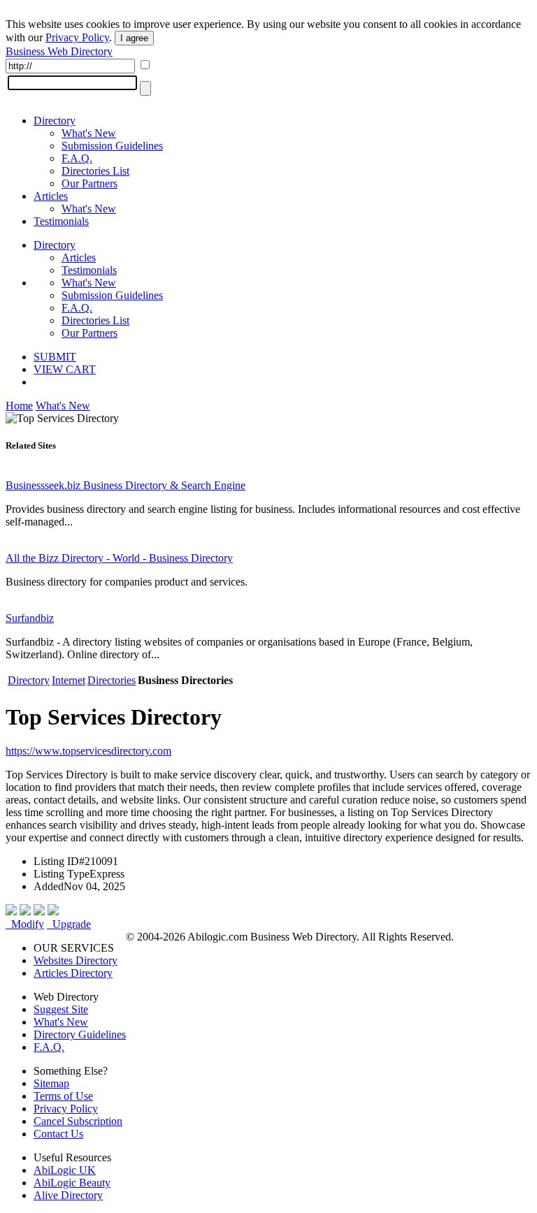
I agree (134, 38)
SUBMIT (55, 357)
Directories (111, 680)
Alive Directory (68, 1195)
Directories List (95, 171)
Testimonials (61, 221)
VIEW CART (65, 369)
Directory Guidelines (80, 1034)
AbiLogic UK (65, 1170)
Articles (51, 196)
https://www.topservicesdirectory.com (88, 751)
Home (19, 406)
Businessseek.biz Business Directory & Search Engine (125, 485)
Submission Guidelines (112, 146)
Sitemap (51, 1083)
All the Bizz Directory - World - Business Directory (119, 558)
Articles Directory (73, 973)
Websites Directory (75, 960)
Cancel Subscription (78, 1121)
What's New (89, 133)
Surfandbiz (30, 618)
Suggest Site (61, 1009)
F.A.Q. (77, 158)
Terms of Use (63, 1096)
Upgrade (69, 924)
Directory (55, 120)
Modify (25, 924)
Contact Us (58, 1134)
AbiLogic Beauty (72, 1183)
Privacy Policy (77, 37)
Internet (68, 680)
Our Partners (89, 183)
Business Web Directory (59, 51)
